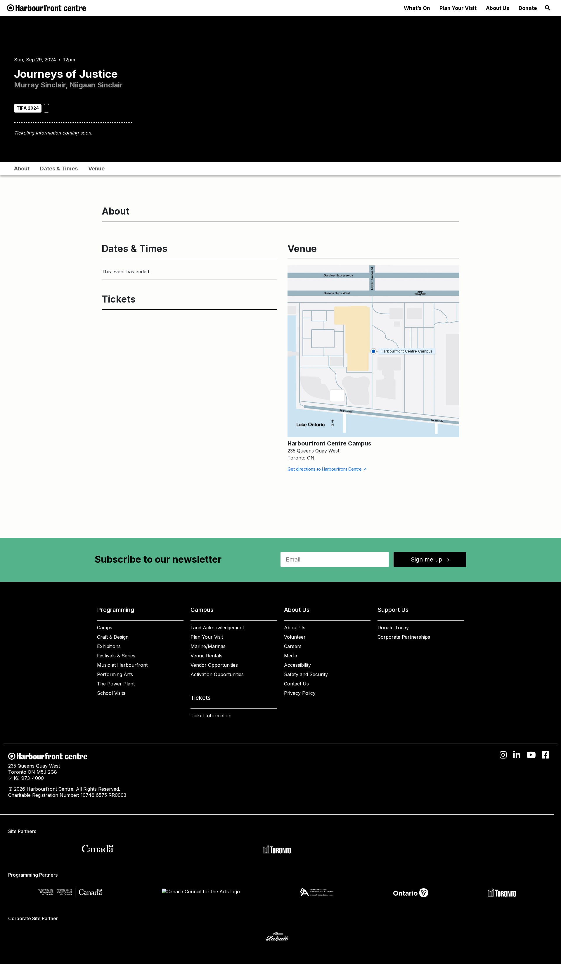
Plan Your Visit (458, 8)
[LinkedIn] (516, 755)
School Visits (111, 693)
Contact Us (296, 684)
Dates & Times (59, 168)
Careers (293, 646)
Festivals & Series (116, 656)
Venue (96, 168)
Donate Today (393, 627)
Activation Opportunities (217, 674)
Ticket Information (211, 715)
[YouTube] (531, 755)
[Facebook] (545, 755)
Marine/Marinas (208, 646)
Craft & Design (113, 637)
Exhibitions (109, 646)
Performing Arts (115, 674)
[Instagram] (503, 755)
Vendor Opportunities (214, 665)
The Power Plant (116, 684)
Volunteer (295, 637)
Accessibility (297, 665)
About (22, 168)
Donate (528, 8)
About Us (497, 8)
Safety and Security (306, 674)
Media (290, 656)
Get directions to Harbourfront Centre (327, 469)
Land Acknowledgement (217, 627)
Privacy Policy (300, 693)
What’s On (417, 8)
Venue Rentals (206, 656)
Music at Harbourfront (122, 665)
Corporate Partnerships (404, 637)
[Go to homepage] (46, 7)
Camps (104, 627)
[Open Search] (547, 7)
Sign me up (431, 559)
